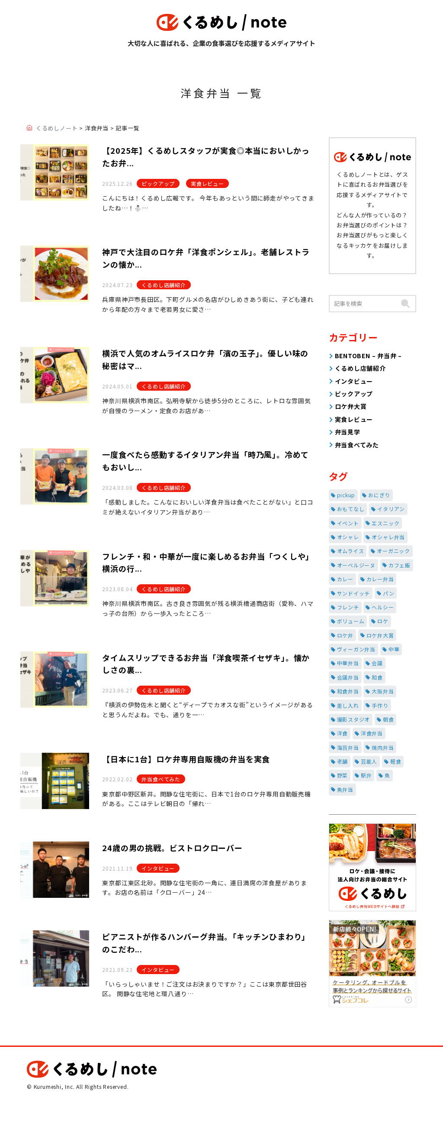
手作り (380, 705)
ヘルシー (383, 607)
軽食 (395, 761)
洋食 (342, 733)
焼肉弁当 (383, 747)
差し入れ (348, 705)
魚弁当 (345, 789)
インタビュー (158, 868)
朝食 (388, 719)
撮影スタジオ (353, 719)
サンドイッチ (353, 593)
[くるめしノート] (221, 22)
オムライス (350, 550)
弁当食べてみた (160, 779)
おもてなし (351, 508)
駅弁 (366, 775)
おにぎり (379, 495)
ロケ (382, 621)
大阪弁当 (383, 691)
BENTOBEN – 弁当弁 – (368, 355)
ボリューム (351, 621)
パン (389, 593)
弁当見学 (347, 431)
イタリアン (391, 508)
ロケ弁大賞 (351, 406)
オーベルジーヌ (356, 565)
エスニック (385, 523)
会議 (377, 663)
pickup (346, 495)
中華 (394, 649)
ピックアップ (158, 183)
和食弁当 (348, 691)
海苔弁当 (348, 747)
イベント (348, 523)
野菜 (342, 775)
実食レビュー (207, 183)
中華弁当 (348, 663)
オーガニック (393, 550)
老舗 (342, 761)
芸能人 (369, 761)
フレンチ (348, 607)
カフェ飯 (399, 565)
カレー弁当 (380, 579)
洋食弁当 (372, 733)
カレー (345, 579)
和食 (377, 677)
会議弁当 (348, 677)
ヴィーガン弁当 (356, 649)
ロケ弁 (345, 635)
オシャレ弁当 (388, 537)
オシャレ (348, 537)
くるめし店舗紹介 (163, 284)
